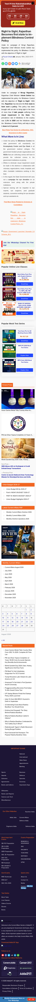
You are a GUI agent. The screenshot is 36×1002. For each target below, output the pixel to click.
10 (3, 618)
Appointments (23, 763)
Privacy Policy (6, 991)
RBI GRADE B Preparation (5, 866)
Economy (22, 781)
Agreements (5, 781)
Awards (3, 775)
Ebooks (3, 906)
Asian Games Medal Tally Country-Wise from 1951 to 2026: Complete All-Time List (18, 652)
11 (7, 618)
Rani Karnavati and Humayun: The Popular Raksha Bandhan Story (17, 734)
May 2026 (8, 577)
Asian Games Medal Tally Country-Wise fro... (16, 410)
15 (27, 618)
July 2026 (8, 571)
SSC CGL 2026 (6, 883)
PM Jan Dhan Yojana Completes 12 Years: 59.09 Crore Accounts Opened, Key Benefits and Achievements (18, 660)
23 (32, 622)
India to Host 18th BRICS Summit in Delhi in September (17, 700)
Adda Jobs (13, 817)
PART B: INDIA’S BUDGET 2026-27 (18, 496)
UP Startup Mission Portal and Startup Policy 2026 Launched (18, 695)
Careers (27, 887)
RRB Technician (6, 876)
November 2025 (10, 597)
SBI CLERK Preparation (5, 847)
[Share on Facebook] (13, 63)
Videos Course (6, 903)
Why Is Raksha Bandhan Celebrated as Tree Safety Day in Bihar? (18, 723)
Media (23, 883)
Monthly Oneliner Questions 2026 (17, 519)
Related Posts (7, 385)
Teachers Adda (30, 811)
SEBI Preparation (7, 851)
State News (23, 760)
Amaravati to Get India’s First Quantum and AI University (18, 683)
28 (22, 626)
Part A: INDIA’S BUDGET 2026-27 (18, 492)
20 (17, 622)
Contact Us (24, 880)
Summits (22, 778)
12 (12, 618)
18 (8, 622)
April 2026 (8, 581)
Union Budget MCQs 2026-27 (16, 489)
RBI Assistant (5, 863)
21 (22, 622)
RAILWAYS (24, 849)
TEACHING (24, 853)
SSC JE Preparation (7, 854)
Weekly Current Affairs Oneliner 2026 (19, 512)
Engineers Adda (11, 826)
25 (8, 626)
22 (27, 622)
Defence (22, 775)
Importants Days (24, 785)
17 (3, 622)
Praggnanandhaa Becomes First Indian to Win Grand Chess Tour (18, 689)
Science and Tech (7, 797)
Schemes (4, 778)
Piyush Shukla (8, 57)
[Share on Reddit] (9, 63)
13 (17, 618)
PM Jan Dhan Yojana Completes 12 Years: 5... (17, 435)
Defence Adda (24, 820)
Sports (3, 772)
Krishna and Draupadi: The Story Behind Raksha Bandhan (16, 711)
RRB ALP (4, 880)
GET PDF (31, 999)
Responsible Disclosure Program (13, 985)
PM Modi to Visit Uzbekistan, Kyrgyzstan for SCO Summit (15, 672)
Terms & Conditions (26, 988)
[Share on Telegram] (6, 63)
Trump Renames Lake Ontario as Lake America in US (18, 678)
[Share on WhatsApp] (2, 63)
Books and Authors (7, 785)
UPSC (23, 862)
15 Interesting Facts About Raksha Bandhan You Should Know (16, 706)
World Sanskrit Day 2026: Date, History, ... (15, 459)
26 (13, 626)
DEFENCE (24, 856)
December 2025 (10, 594)
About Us (24, 876)
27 (17, 626)
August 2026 (14, 567)
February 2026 (10, 587)
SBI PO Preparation (7, 843)
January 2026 (9, 591)
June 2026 (8, 574)
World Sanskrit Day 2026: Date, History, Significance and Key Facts (18, 667)
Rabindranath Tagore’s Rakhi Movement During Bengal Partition (18, 728)
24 (3, 626)
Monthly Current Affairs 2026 (16, 515)
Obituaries (4, 790)
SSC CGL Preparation (5, 858)
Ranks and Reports (7, 794)
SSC (22, 846)
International (23, 757)
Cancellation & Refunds (9, 988)
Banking (22, 766)
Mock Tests (5, 897)
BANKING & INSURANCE (25, 842)
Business (22, 772)
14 (22, 618)
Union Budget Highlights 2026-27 (17, 499)
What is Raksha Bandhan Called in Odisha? (17, 717)
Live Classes (5, 900)
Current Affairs (24, 817)
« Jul (3, 640)
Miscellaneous (6, 800)
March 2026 (9, 584)
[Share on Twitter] (16, 63)
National (22, 754)
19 (12, 622)
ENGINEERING (26, 859)
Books (3, 909)
